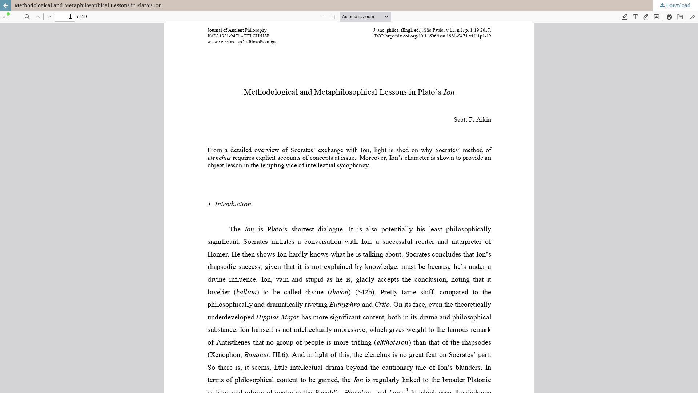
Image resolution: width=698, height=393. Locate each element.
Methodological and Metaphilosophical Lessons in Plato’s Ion (88, 5)
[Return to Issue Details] (5, 5)
